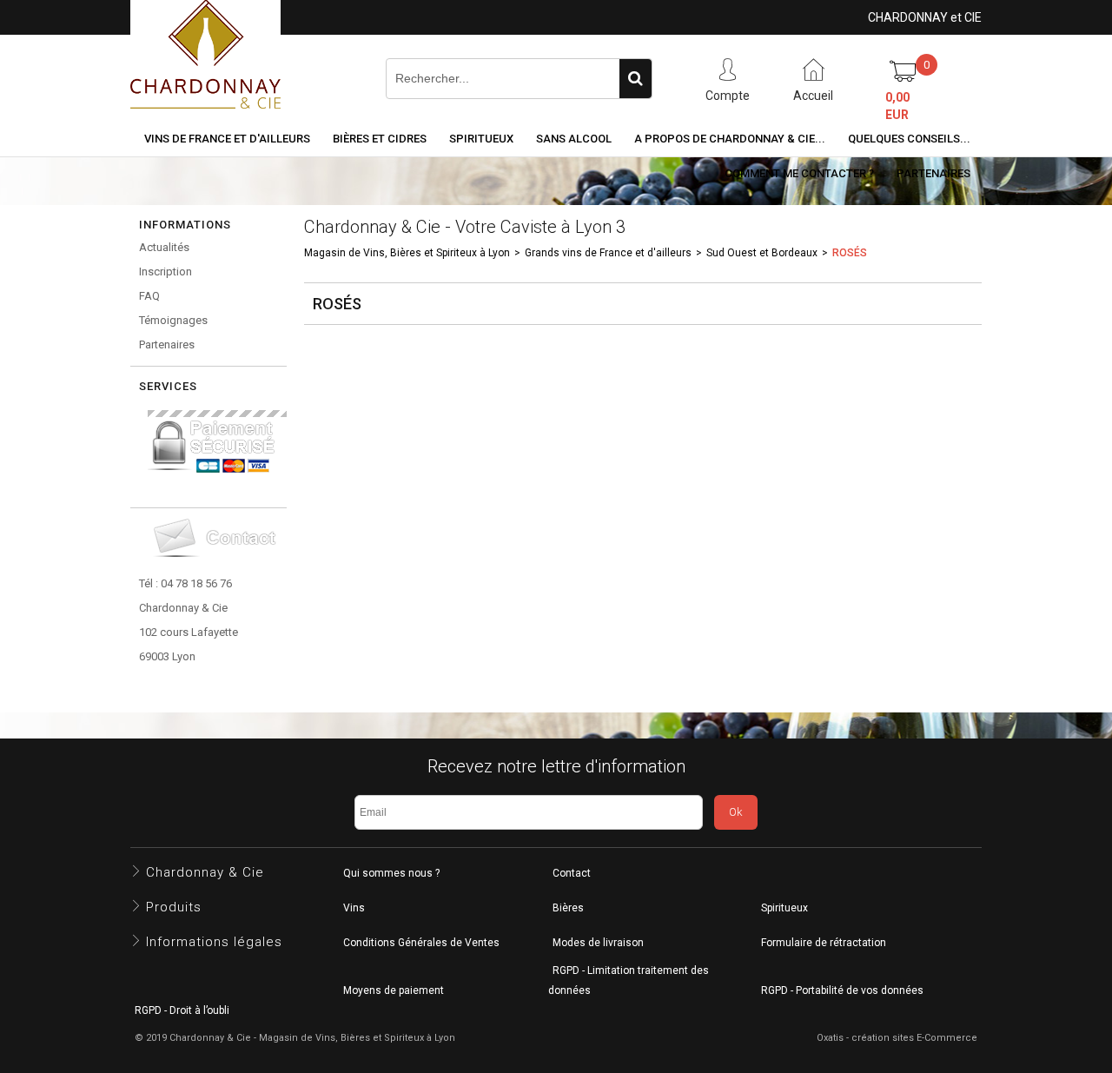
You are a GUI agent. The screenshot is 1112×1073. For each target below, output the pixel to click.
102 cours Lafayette (188, 632)
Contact (572, 873)
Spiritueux (481, 138)
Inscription (165, 271)
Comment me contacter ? (799, 173)
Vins (354, 908)
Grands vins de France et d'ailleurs (608, 253)
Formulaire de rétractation (823, 943)
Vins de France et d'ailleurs (227, 138)
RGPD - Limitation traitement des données (628, 980)
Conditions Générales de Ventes (421, 943)
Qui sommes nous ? (391, 873)
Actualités (164, 247)
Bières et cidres (380, 138)
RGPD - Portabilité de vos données (842, 990)
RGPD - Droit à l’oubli (182, 1010)
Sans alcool (574, 138)
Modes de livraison (598, 943)
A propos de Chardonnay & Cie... (729, 138)
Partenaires (933, 173)
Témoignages (173, 320)
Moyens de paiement (393, 990)
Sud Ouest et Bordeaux (761, 253)
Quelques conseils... (909, 138)
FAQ (149, 295)
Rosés (849, 253)
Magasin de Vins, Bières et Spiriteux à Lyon (407, 253)
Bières (568, 908)
